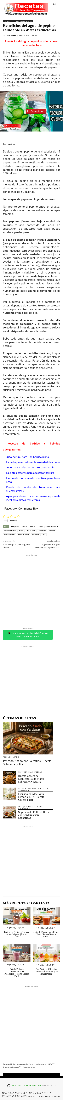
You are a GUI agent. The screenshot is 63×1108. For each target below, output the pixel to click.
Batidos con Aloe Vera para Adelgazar (33, 789)
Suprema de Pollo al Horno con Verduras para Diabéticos (34, 814)
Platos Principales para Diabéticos (31, 807)
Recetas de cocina (9, 534)
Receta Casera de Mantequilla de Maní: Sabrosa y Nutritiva (31, 778)
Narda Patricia (11, 36)
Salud (43, 534)
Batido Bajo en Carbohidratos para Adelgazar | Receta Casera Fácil (17, 972)
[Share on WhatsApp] (44, 1104)
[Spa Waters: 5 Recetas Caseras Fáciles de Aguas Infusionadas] (46, 953)
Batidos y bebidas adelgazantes (18, 21)
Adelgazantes (15, 526)
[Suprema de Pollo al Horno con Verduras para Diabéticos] (9, 812)
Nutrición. (52, 530)
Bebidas (32, 526)
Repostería (35, 534)
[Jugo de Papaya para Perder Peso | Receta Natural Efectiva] (46, 916)
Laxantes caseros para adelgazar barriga (30, 473)
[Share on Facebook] (6, 1104)
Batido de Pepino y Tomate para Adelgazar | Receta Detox (16, 934)
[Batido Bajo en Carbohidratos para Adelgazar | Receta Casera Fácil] (16, 953)
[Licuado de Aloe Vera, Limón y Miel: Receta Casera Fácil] (9, 794)
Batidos (24, 526)
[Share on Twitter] (19, 1104)
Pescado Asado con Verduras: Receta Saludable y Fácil (27, 762)
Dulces (21, 530)
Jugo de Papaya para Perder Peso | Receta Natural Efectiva (46, 934)
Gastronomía (42, 530)
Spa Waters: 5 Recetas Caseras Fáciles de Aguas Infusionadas (46, 971)
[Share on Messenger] (56, 1104)
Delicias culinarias (10, 530)
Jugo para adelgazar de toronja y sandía (30, 467)
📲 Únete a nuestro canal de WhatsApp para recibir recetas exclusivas (27, 635)
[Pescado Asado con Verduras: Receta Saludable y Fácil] (28, 738)
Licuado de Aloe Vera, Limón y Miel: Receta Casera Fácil (31, 796)
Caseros (40, 526)
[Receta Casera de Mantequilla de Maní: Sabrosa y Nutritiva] (9, 777)
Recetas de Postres (23, 534)
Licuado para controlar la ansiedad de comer (33, 462)
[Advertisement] (31, 588)
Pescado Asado (11, 757)
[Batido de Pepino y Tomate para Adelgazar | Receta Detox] (16, 916)
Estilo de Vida (30, 530)
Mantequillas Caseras (30, 772)
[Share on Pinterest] (31, 1104)
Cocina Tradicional (52, 526)
